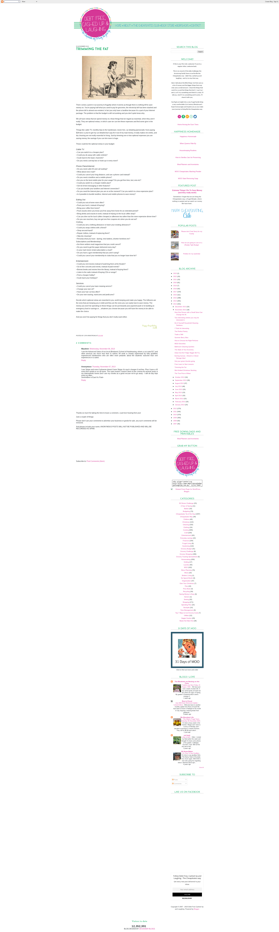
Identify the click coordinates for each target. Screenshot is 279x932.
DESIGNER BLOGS (147, 929)
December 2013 (181, 307)
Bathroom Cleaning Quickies (184, 347)
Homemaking (186, 559)
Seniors (186, 597)
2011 (175, 411)
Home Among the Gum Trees (188, 124)
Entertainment (186, 535)
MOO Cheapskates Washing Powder (188, 171)
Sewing (186, 599)
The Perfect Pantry (181, 331)
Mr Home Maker (187, 751)
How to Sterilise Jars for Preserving (188, 157)
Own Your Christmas (187, 583)
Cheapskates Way (186, 517)
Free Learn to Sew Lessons (184, 364)
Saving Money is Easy (186, 594)
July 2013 (178, 386)
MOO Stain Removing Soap (188, 178)
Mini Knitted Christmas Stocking (185, 370)
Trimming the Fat (180, 367)
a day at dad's (186, 737)
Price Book (187, 589)
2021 (175, 279)
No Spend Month (187, 578)
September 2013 (181, 380)
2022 (175, 276)
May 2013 (178, 392)
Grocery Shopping (186, 554)
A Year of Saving (186, 506)
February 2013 (180, 401)
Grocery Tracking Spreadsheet (186, 557)
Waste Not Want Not (186, 621)
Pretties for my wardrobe (191, 254)
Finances (186, 541)
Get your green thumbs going (185, 361)
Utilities (186, 615)
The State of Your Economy (184, 350)
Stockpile (186, 607)
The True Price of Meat (183, 373)
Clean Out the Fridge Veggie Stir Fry (187, 353)
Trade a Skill (179, 334)
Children (186, 519)
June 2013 (179, 389)
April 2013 (178, 395)
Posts (176, 780)
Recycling (186, 591)
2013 (175, 304)
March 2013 (179, 398)
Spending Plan (186, 605)
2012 (175, 408)
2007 (175, 424)
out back (187, 735)
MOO (186, 567)
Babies (186, 508)
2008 (175, 421)
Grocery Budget (186, 549)
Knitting (186, 562)
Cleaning (186, 524)
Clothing (186, 527)
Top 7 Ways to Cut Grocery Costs (186, 613)
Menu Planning (186, 570)
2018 (175, 289)
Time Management (186, 610)
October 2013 (180, 377)
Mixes (186, 573)
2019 (175, 285)
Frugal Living (186, 543)
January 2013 (180, 405)
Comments (177, 783)
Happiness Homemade (188, 136)
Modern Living (187, 575)
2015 (175, 298)
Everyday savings (186, 538)
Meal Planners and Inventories (188, 164)
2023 (175, 273)
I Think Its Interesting (182, 328)
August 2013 (179, 383)
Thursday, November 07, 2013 (104, 367)
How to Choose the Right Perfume (186, 340)
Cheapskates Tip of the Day (185, 514)
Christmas (185, 522)
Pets (186, 586)
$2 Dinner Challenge (186, 503)
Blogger (196, 909)
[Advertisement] (92, 445)
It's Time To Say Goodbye (191, 753)
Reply (83, 360)
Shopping (186, 602)
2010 (175, 414)
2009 (175, 418)
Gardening (186, 546)
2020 (175, 282)
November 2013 (181, 310)
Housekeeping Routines (187, 150)
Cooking (186, 530)
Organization (186, 581)
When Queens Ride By (188, 143)
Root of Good (187, 701)
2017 (175, 292)
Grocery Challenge (186, 551)
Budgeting (186, 511)
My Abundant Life (187, 717)
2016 (175, 295)
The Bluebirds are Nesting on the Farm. (187, 682)
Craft (186, 533)
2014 (175, 301)
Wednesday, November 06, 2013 (102, 349)
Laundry (186, 565)
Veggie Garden (186, 618)
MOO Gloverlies (180, 343)
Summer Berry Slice (181, 337)
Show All (201, 767)
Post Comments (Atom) (96, 461)
